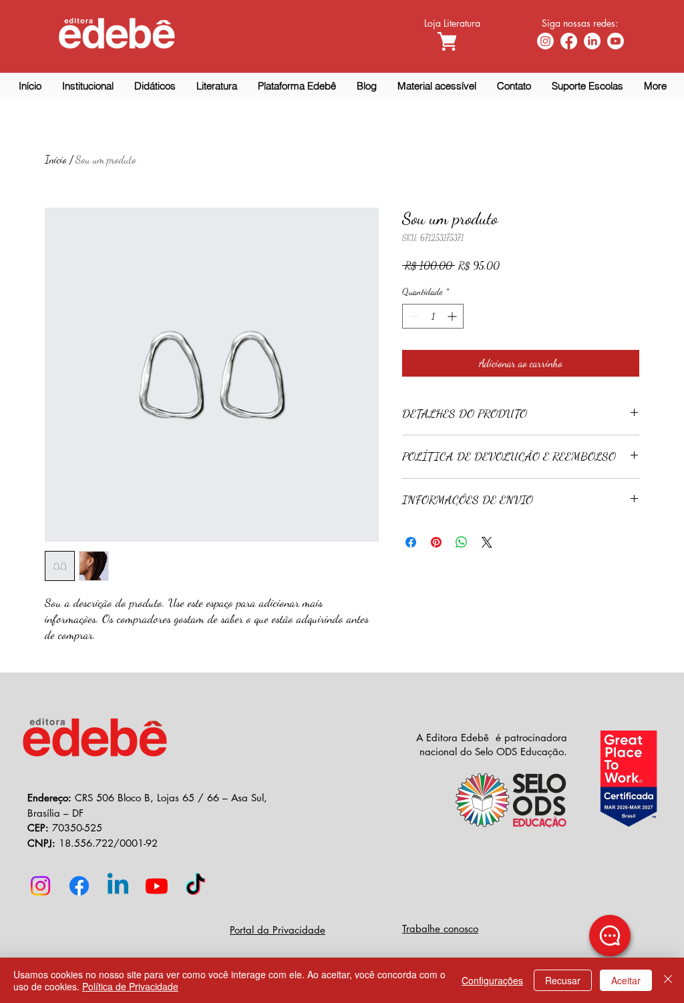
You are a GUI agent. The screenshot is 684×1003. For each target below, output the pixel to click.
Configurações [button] (492, 980)
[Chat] (610, 935)
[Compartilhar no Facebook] (411, 542)
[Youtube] (615, 41)
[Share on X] (487, 542)
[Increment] (453, 316)
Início (56, 159)
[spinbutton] (433, 316)
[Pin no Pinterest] (436, 542)
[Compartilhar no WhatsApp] (462, 542)
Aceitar (626, 980)
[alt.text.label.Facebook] (568, 41)
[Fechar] (668, 980)
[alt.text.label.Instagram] (545, 41)
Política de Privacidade (130, 986)
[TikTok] (195, 886)
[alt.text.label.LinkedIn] (592, 41)
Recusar (562, 980)
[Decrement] (412, 316)
